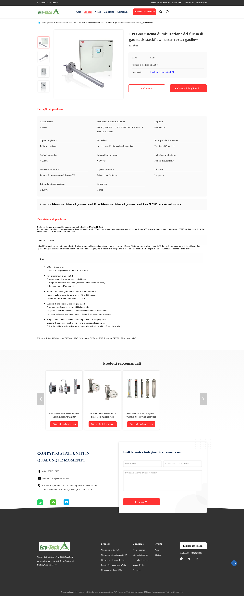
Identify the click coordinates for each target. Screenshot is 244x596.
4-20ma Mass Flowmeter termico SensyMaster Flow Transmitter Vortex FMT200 (102, 416)
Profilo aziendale (139, 550)
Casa (78, 11)
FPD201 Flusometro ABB (124, 338)
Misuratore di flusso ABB (66, 23)
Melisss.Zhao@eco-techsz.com (56, 478)
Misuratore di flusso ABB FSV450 (95, 338)
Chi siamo (109, 11)
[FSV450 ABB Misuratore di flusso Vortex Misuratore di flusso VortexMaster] (64, 389)
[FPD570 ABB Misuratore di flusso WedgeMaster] (141, 389)
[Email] (70, 504)
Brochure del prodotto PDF (162, 72)
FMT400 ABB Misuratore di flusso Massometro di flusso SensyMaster (180, 416)
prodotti (50, 23)
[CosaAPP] (43, 504)
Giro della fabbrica (140, 555)
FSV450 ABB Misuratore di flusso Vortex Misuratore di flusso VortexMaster (64, 416)
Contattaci (122, 11)
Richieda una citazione (144, 11)
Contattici (148, 88)
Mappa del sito (138, 565)
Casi (157, 550)
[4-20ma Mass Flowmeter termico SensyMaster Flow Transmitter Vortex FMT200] (103, 389)
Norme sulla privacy (69, 592)
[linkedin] (234, 563)
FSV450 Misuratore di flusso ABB (62, 338)
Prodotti (88, 11)
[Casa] (48, 12)
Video (98, 11)
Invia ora (140, 501)
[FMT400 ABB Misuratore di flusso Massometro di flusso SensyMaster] (180, 389)
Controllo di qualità (140, 560)
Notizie (158, 555)
